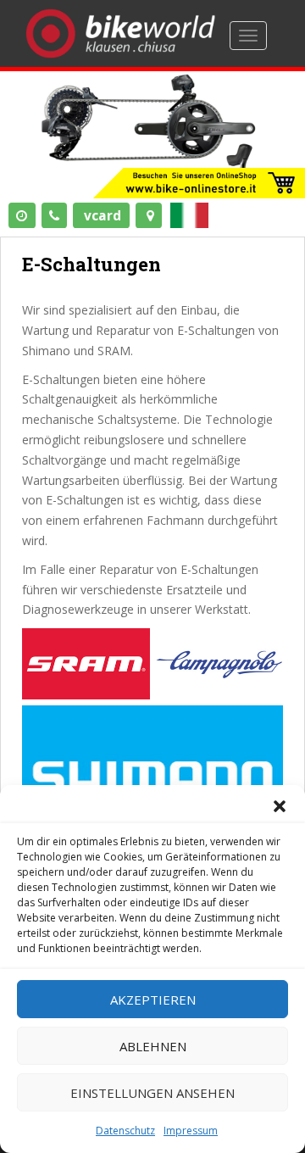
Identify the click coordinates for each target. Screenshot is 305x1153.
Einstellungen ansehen (152, 1092)
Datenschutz (125, 1130)
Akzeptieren (153, 999)
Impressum (191, 1130)
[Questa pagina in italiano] (191, 216)
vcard (102, 215)
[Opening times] (21, 215)
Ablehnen (152, 1046)
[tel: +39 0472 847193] (54, 215)
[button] (279, 806)
